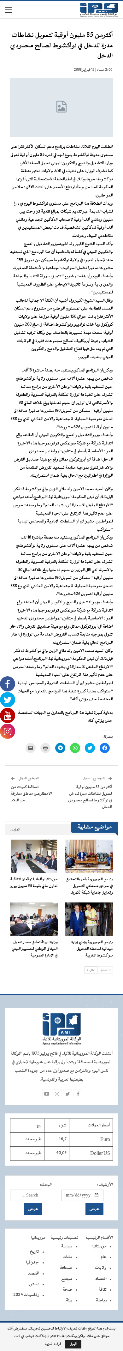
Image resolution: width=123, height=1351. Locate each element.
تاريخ (34, 1251)
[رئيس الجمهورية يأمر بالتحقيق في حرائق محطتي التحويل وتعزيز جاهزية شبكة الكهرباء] (89, 856)
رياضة (101, 1300)
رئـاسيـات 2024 (26, 1295)
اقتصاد (101, 1279)
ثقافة (102, 1289)
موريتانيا (99, 1246)
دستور (34, 1284)
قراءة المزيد (53, 1344)
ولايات (101, 1267)
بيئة (69, 1300)
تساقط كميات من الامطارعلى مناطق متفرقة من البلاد (31, 794)
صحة (67, 1289)
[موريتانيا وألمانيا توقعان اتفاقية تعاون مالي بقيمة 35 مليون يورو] (34, 856)
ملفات (67, 1257)
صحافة (66, 1267)
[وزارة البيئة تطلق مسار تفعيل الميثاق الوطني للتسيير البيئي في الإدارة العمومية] (34, 919)
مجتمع (66, 1279)
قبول (73, 1344)
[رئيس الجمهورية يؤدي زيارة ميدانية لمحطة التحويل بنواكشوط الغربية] (89, 919)
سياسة (66, 1246)
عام (104, 1257)
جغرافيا (32, 1262)
